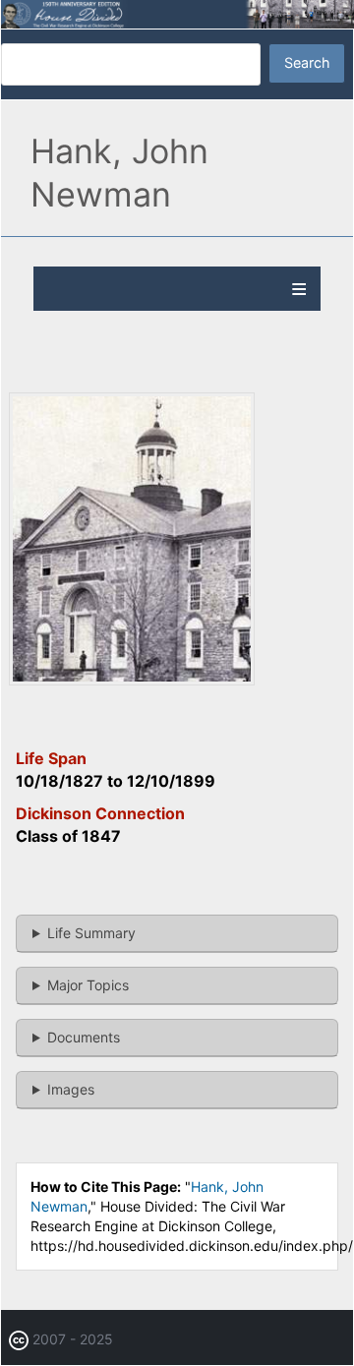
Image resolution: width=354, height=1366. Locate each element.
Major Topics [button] (88, 985)
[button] (132, 680)
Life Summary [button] (91, 932)
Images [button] (70, 1089)
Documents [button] (83, 1037)
